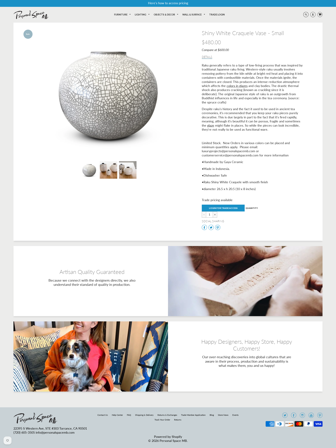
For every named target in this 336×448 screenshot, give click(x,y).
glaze (210, 125)
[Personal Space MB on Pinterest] (320, 416)
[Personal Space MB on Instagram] (302, 416)
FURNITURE (121, 14)
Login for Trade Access (223, 208)
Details (207, 56)
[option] (108, 93)
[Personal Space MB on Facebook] (293, 416)
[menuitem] (122, 14)
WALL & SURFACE (192, 14)
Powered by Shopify (168, 437)
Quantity (252, 208)
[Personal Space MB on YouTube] (311, 416)
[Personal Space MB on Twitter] (285, 416)
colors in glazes (237, 86)
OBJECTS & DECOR (165, 14)
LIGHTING (141, 14)
